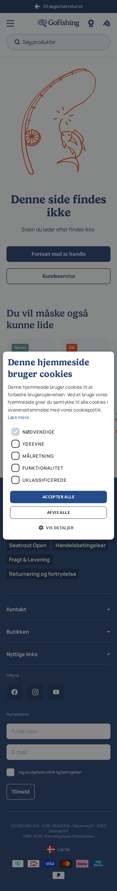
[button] (58, 528)
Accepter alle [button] (58, 496)
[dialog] (58, 445)
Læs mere (18, 417)
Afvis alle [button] (58, 512)
